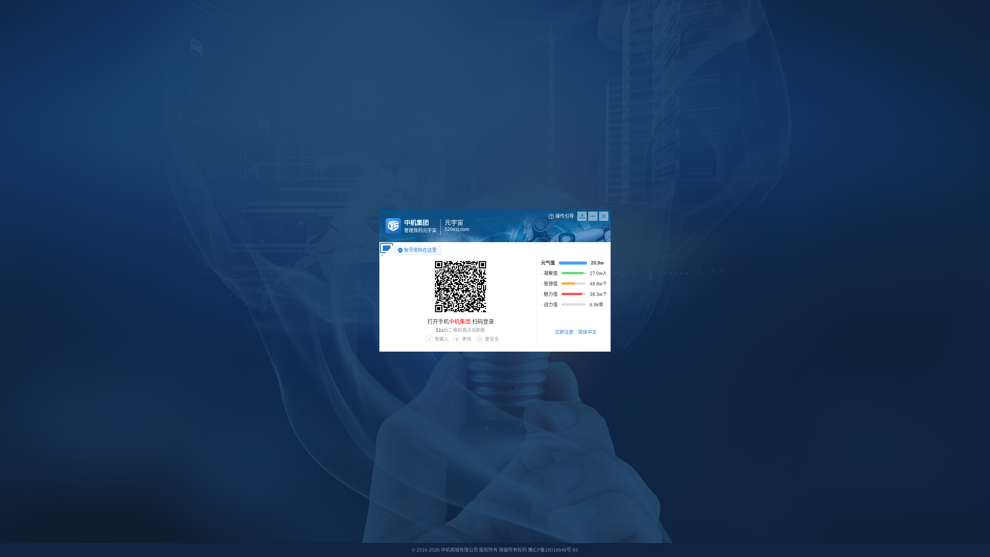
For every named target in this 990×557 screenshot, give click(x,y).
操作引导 (564, 216)
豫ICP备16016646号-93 (553, 550)
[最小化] (592, 216)
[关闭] (604, 216)
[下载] (582, 216)
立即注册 (564, 332)
